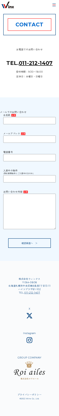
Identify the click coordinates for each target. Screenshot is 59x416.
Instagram (29, 333)
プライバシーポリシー (30, 394)
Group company (29, 358)
